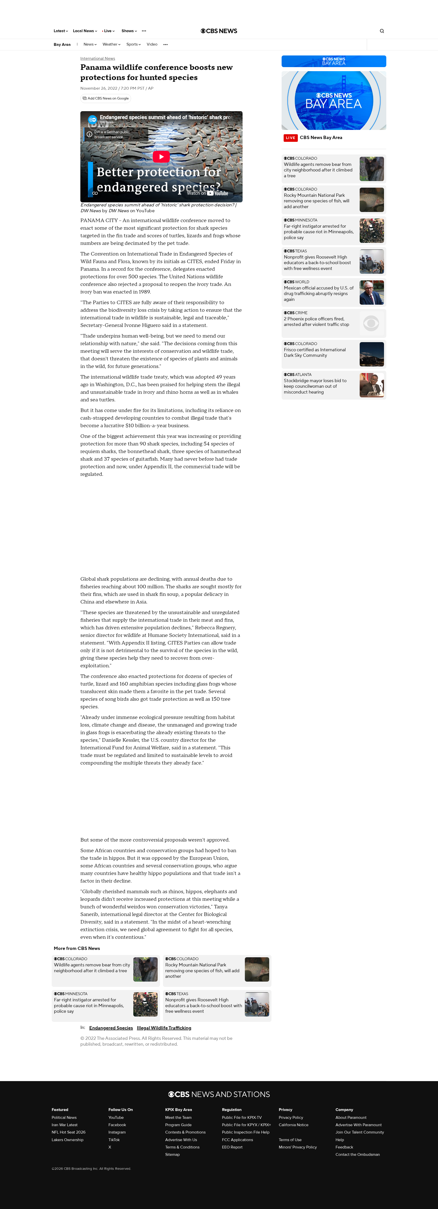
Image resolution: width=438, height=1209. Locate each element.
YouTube (145, 211)
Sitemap (172, 1155)
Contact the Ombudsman (358, 1155)
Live (108, 30)
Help (340, 1140)
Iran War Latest (65, 1125)
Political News (64, 1118)
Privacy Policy (291, 1118)
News (89, 44)
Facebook (117, 1125)
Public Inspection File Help (245, 1132)
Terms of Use (290, 1140)
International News (97, 58)
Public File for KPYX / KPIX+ (246, 1125)
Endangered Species (111, 1028)
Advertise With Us (181, 1140)
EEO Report (232, 1147)
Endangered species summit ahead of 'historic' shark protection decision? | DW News (158, 208)
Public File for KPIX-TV (242, 1118)
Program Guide (178, 1125)
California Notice (293, 1125)
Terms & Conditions (182, 1147)
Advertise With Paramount (359, 1125)
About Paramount (351, 1118)
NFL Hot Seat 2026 (68, 1132)
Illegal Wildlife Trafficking (164, 1028)
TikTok (114, 1140)
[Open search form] (382, 31)
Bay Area (62, 44)
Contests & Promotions (185, 1132)
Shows (128, 31)
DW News (118, 211)
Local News (84, 31)
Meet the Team (178, 1118)
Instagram (117, 1132)
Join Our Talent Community (360, 1132)
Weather (110, 44)
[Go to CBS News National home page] (219, 30)
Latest (60, 31)
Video (152, 44)
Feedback (344, 1147)
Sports (132, 44)
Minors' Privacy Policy (298, 1147)
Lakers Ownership (67, 1140)
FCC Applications (237, 1140)
